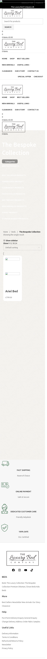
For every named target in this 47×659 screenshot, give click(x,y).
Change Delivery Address (12, 622)
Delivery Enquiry (17, 618)
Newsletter (16, 602)
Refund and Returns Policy (12, 641)
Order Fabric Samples (31, 622)
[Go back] (5, 137)
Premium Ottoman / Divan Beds (23, 587)
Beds (4, 583)
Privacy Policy (7, 648)
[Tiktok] (31, 570)
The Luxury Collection (15, 583)
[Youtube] (25, 570)
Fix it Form (6, 618)
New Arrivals (27, 602)
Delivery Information (10, 633)
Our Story (36, 602)
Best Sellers (7, 602)
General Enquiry (30, 618)
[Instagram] (19, 570)
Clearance (6, 606)
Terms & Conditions (10, 637)
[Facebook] (13, 570)
